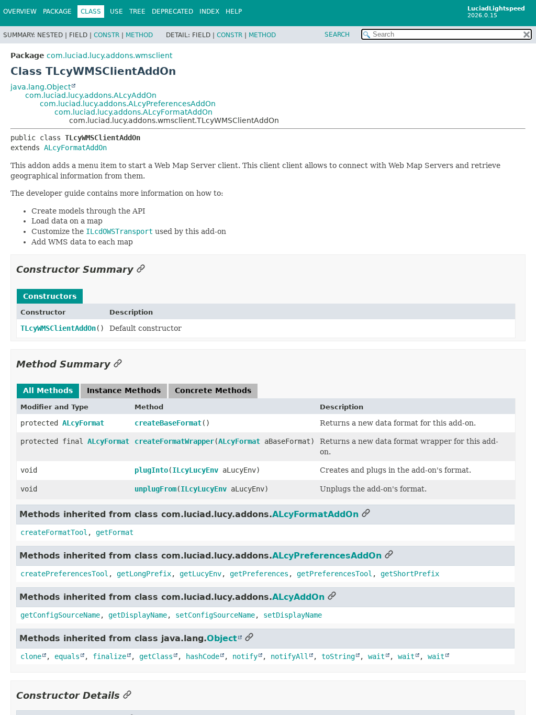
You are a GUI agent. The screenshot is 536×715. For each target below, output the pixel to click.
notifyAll (289, 656)
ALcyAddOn (298, 597)
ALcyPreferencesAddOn (327, 556)
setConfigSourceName (215, 615)
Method (139, 35)
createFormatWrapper (174, 441)
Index (209, 11)
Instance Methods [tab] (124, 390)
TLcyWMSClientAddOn (58, 328)
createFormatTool (53, 532)
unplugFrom (155, 489)
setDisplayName (292, 615)
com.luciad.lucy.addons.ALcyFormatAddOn (133, 112)
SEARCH (337, 34)
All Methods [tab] (48, 390)
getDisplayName (137, 615)
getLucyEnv (200, 573)
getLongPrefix (144, 573)
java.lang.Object (40, 87)
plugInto (151, 470)
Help (234, 11)
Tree (137, 11)
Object (222, 638)
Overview (20, 11)
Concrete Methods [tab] (213, 390)
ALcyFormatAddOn (75, 147)
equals (67, 656)
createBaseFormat (168, 423)
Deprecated (172, 11)
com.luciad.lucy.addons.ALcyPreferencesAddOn (128, 103)
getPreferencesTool (334, 573)
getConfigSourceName (60, 615)
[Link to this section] (141, 269)
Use (116, 11)
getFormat (114, 532)
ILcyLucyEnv (195, 470)
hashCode (202, 656)
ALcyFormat (83, 423)
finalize (109, 656)
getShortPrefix (410, 573)
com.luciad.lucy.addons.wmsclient (109, 55)
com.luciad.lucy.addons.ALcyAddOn (91, 95)
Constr (106, 35)
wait (376, 656)
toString (338, 656)
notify (245, 656)
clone (30, 656)
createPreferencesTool (64, 573)
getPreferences (259, 573)
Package (57, 11)
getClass (156, 656)
